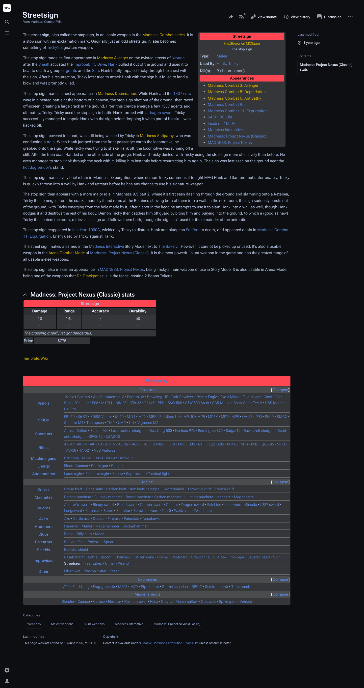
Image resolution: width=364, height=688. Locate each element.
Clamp (162, 557)
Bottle (93, 557)
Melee (222, 56)
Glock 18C (271, 397)
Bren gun (71, 458)
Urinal (110, 563)
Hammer (71, 526)
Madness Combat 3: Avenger (233, 85)
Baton (69, 534)
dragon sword (161, 112)
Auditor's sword (77, 504)
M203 (122, 586)
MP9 (235, 416)
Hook (222, 557)
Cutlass (172, 504)
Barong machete (77, 497)
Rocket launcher (175, 586)
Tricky (233, 63)
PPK (161, 403)
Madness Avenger (112, 57)
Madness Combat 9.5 (227, 104)
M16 (254, 444)
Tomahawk (150, 518)
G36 (191, 444)
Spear (108, 542)
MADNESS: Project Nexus (230, 142)
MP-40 (188, 416)
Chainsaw (122, 557)
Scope (117, 473)
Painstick (131, 518)
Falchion (214, 504)
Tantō (166, 510)
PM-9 (269, 416)
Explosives (147, 579)
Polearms (43, 542)
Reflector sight (97, 473)
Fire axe (114, 518)
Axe (67, 518)
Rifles (44, 447)
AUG (135, 444)
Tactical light (158, 473)
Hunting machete (199, 497)
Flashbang (81, 586)
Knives (44, 489)
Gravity (166, 601)
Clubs (43, 534)
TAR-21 (85, 450)
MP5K (213, 416)
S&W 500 (175, 403)
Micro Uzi (172, 416)
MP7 (224, 416)
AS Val (123, 444)
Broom (106, 557)
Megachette (244, 497)
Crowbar (198, 557)
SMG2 (282, 416)
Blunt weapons (94, 624)
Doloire (98, 518)
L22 (212, 444)
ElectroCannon (76, 466)
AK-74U (96, 444)
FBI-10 (69, 416)
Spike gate (227, 601)
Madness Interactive (225, 129)
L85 (221, 444)
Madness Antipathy (156, 135)
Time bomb (240, 586)
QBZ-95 (267, 444)
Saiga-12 (233, 430)
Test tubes (93, 563)
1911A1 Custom (77, 397)
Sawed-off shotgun (259, 430)
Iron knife (137, 489)
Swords (43, 508)
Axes (43, 519)
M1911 (106, 403)
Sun (95, 70)
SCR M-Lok (221, 403)
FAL (145, 444)
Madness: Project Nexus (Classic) (237, 136)
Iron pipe (237, 557)
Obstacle (208, 601)
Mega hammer (107, 526)
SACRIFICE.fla (220, 117)
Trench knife (224, 489)
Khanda (251, 504)
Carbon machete (168, 497)
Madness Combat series (163, 34)
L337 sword (269, 504)
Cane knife (94, 489)
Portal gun (99, 466)
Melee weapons (62, 624)
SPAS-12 (96, 436)
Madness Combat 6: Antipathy (234, 98)
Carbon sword (151, 504)
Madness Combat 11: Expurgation (238, 111)
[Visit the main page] (7, 8)
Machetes (43, 497)
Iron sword (232, 504)
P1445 (149, 403)
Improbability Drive (90, 64)
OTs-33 (135, 403)
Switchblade (174, 489)
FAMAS (157, 444)
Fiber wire (72, 571)
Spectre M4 (73, 422)
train (51, 141)
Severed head (258, 557)
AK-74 (82, 444)
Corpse (99, 601)
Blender (68, 601)
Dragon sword (192, 504)
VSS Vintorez (104, 450)
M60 (99, 458)
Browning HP (157, 397)
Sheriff (43, 64)
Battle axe (81, 518)
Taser (114, 571)
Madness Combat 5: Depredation (237, 91)
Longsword (73, 510)
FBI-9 (170, 444)
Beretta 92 (135, 397)
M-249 (87, 458)
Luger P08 (89, 403)
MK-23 (121, 403)
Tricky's (53, 47)
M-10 (119, 416)
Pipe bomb (150, 586)
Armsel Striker (75, 430)
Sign (277, 557)
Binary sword (103, 504)
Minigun (126, 458)
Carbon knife (116, 489)
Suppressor (135, 473)
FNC (181, 444)
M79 (134, 586)
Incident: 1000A (221, 123)
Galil (202, 444)
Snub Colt (242, 403)
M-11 (131, 416)
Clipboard (179, 557)
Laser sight (73, 473)
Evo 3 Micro (229, 397)
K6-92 (82, 416)
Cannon (84, 601)
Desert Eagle (206, 397)
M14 (244, 444)
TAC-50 (70, 450)
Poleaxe (94, 542)
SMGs (43, 420)
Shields (43, 550)
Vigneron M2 (147, 422)
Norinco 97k (185, 430)
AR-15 (110, 444)
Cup (211, 557)
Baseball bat (74, 557)
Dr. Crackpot (88, 276)
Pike (81, 542)
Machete (223, 497)
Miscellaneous (147, 594)
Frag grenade (104, 586)
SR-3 (281, 444)
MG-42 (111, 458)
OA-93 (247, 416)
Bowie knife (73, 489)
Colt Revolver (182, 397)
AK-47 (69, 444)
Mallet (87, 526)
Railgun (117, 466)
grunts (71, 70)
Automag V (115, 397)
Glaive (69, 542)
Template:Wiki (35, 358)
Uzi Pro (70, 409)
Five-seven (251, 397)
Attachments (43, 473)
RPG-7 (197, 586)
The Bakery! (168, 246)
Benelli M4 (99, 430)
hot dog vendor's (37, 167)
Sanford (193, 229)
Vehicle (246, 601)
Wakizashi (182, 510)
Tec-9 (257, 403)
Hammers (43, 526)
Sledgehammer (135, 526)
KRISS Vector (101, 416)
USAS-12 (113, 436)
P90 (259, 416)
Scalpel (154, 489)
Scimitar (123, 510)
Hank (221, 63)
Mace (99, 534)
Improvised (43, 560)
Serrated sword (145, 510)
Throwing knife (199, 489)
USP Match (274, 403)
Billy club (84, 534)
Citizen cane (144, 557)
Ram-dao (92, 510)
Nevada (178, 57)
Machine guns (43, 458)
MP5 (201, 416)
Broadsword (127, 504)
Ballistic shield (76, 549)
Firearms (147, 389)
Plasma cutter (95, 571)
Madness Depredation (117, 93)
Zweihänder (203, 510)
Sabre (108, 510)
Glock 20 (71, 403)
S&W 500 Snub (197, 403)
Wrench (124, 563)
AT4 (66, 586)
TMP (111, 422)
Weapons (34, 624)
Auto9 (98, 397)
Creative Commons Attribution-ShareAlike (169, 643)
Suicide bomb (216, 586)
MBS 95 (155, 416)
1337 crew (182, 93)
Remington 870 (210, 430)
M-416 (232, 444)
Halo (154, 601)
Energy (43, 466)
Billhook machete (108, 497)
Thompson (95, 422)
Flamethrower (135, 601)
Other (43, 571)
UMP (122, 422)
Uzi (131, 422)
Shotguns (43, 434)
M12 (142, 416)
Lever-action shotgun (128, 430)
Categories (31, 615)
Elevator (114, 601)
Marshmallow (187, 601)
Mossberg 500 (160, 430)
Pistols (44, 403)
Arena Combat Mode (67, 252)
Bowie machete (138, 497)
